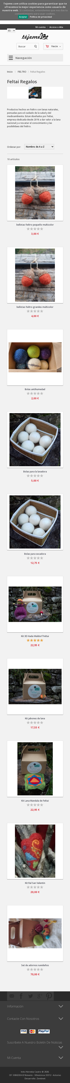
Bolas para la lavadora (35, 471)
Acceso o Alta (56, 27)
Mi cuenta (40, 27)
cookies (33, 3)
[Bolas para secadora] (35, 522)
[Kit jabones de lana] (35, 686)
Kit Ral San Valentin (35, 883)
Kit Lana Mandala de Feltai (35, 800)
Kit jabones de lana (35, 718)
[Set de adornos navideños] (35, 933)
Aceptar (23, 16)
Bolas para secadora (35, 553)
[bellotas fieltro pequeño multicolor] (35, 192)
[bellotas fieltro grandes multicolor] (35, 275)
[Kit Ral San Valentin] (35, 851)
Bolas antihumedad (35, 389)
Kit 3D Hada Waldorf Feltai (35, 636)
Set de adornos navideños (35, 965)
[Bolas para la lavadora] (35, 439)
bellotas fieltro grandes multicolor (35, 307)
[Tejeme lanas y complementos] (35, 36)
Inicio (10, 71)
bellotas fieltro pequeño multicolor (35, 224)
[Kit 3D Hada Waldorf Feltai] (35, 604)
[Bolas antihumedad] (35, 357)
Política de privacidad (41, 16)
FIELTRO (22, 71)
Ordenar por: (14, 146)
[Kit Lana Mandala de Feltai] (35, 768)
